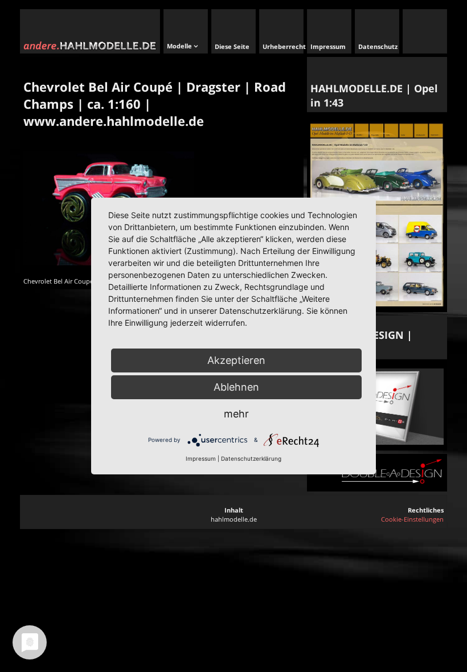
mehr (236, 414)
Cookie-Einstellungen (412, 519)
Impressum (201, 458)
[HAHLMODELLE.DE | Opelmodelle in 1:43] (377, 304)
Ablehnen (236, 387)
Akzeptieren (236, 360)
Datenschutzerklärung (251, 458)
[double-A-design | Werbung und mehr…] (377, 442)
